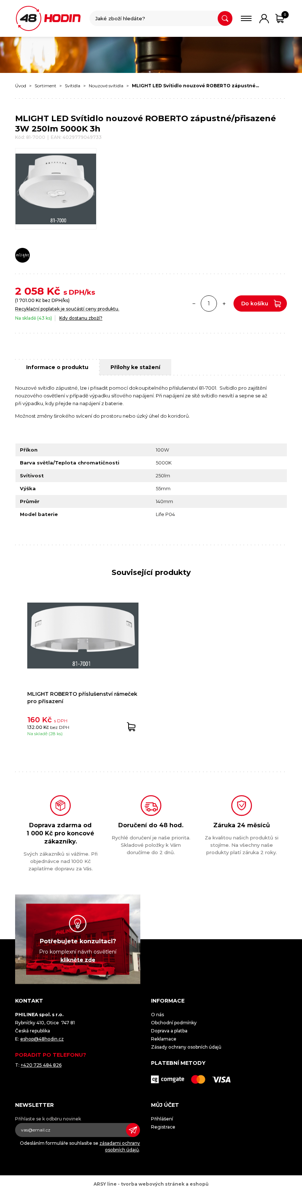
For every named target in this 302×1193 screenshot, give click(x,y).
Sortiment (45, 85)
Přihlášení (162, 1119)
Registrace (163, 1127)
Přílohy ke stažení (135, 367)
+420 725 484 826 (41, 1065)
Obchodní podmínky (174, 1022)
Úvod (20, 85)
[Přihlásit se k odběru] (133, 1130)
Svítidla (72, 85)
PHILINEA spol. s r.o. (48, 18)
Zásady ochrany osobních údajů (186, 1047)
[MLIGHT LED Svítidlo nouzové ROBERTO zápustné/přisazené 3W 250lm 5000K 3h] (55, 188)
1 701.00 (26, 300)
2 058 (29, 291)
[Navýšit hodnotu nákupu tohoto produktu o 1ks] (224, 303)
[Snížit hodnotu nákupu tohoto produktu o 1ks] (194, 303)
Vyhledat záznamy (225, 18)
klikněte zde (77, 959)
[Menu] (246, 18)
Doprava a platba (169, 1031)
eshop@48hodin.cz (42, 1039)
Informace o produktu (57, 367)
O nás (157, 1014)
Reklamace (163, 1039)
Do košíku (254, 303)
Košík (285, 15)
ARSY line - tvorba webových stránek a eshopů (151, 1184)
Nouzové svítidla (106, 85)
